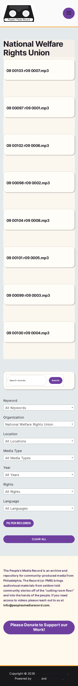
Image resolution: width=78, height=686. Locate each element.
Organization (13, 417)
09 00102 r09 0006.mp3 (27, 145)
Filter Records (18, 523)
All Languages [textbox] (16, 508)
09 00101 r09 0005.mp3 (27, 258)
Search (55, 380)
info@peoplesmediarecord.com (26, 605)
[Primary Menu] (69, 13)
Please (39, 627)
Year (7, 467)
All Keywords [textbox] (15, 408)
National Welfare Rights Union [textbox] (29, 424)
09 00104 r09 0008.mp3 (28, 220)
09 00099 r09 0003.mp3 (28, 295)
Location (10, 434)
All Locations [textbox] (15, 441)
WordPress (54, 678)
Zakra (36, 678)
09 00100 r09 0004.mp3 (28, 333)
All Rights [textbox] (12, 491)
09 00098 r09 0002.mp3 (28, 183)
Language (11, 501)
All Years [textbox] (12, 475)
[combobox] (39, 407)
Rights (8, 484)
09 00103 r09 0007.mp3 (27, 70)
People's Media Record (52, 673)
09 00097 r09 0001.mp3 (27, 108)
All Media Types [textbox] (18, 458)
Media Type (12, 451)
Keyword (10, 400)
